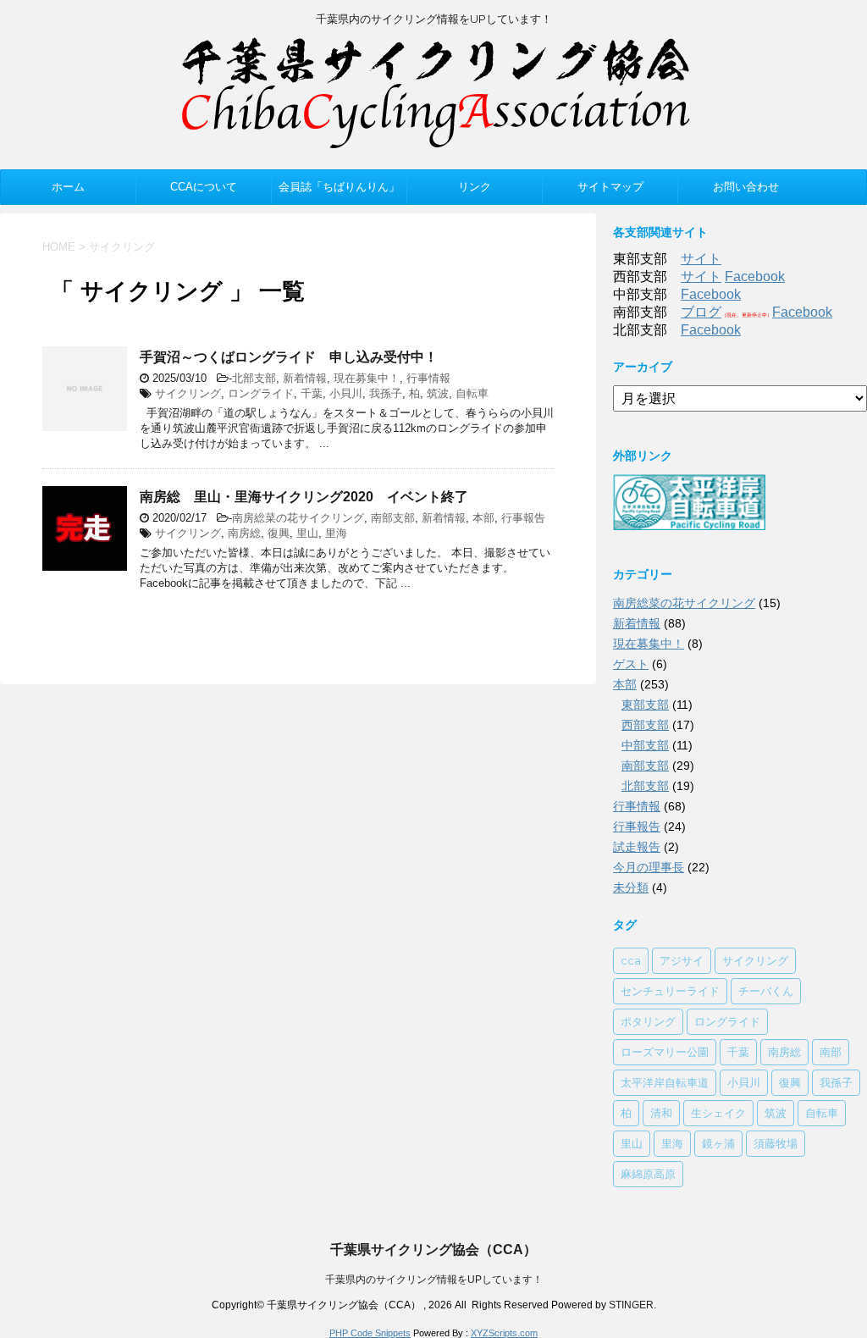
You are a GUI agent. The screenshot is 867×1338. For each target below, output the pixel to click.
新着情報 (305, 378)
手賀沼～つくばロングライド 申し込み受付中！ (289, 357)
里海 (336, 533)
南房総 (244, 533)
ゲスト (631, 664)
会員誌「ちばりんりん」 (339, 186)
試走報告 (636, 847)
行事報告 (523, 517)
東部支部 (645, 704)
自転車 (472, 393)
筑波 (438, 393)
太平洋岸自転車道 (665, 1082)
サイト (701, 259)
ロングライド (261, 393)
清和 (661, 1113)
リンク (474, 186)
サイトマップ (610, 186)
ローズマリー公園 (665, 1052)
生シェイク (718, 1113)
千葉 (312, 393)
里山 (307, 533)
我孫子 (385, 393)
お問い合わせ (746, 186)
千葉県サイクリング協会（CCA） (433, 1249)
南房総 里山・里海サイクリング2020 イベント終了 (304, 496)
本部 (483, 517)
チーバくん (765, 991)
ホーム (68, 186)
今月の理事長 (648, 867)
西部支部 (645, 725)
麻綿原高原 (648, 1173)
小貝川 (345, 393)
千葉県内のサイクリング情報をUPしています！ (434, 1279)
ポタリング (648, 1021)
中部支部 (645, 745)
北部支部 (254, 378)
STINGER (631, 1305)
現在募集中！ (367, 378)
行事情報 (428, 378)
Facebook (755, 276)
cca (631, 960)
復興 (279, 533)
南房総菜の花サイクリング (298, 517)
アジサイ (682, 960)
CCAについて (203, 186)
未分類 (631, 887)
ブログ (701, 312)
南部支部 (393, 517)
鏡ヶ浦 (718, 1143)
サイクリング (188, 393)
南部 (831, 1052)
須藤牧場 (776, 1143)
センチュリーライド (670, 991)
